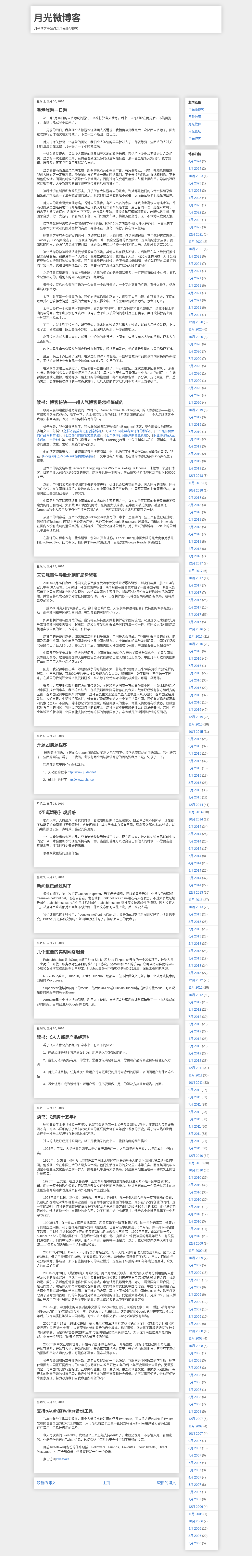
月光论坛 (194, 131)
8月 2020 (194, 351)
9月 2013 (194, 914)
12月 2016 (195, 629)
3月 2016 (194, 695)
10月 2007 (195, 1433)
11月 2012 (195, 987)
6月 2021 (194, 278)
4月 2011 (194, 1126)
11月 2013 (195, 899)
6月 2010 (194, 1199)
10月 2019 (195, 410)
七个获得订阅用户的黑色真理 (126, 435)
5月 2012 (194, 1031)
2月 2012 (194, 1053)
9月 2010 (194, 1177)
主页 (106, 1483)
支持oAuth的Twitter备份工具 (65, 1411)
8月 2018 (194, 505)
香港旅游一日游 (52, 110)
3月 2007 (194, 1484)
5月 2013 (194, 943)
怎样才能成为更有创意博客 (82, 431)
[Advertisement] (126, 62)
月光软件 (194, 124)
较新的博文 (46, 1483)
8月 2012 (194, 1009)
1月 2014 (194, 885)
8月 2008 (194, 1360)
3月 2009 (194, 1309)
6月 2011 (194, 1112)
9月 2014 (194, 826)
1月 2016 (194, 709)
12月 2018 (195, 475)
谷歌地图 (194, 117)
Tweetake (62, 1459)
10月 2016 (195, 644)
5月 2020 (194, 373)
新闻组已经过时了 (54, 886)
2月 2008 (194, 1404)
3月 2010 (194, 1221)
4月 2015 (194, 775)
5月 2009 (194, 1294)
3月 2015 (194, 782)
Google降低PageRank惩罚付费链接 (68, 456)
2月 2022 (194, 227)
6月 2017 (194, 607)
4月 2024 (194, 161)
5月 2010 (194, 1207)
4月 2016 (194, 688)
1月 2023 (194, 205)
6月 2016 (194, 673)
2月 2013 (194, 965)
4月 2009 (194, 1302)
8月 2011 (194, 1097)
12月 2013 (195, 892)
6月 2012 (194, 1024)
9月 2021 (194, 256)
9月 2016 (194, 651)
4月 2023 (194, 198)
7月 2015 (194, 753)
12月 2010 (195, 1155)
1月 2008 (194, 1411)
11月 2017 (195, 571)
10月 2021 (195, 249)
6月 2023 (194, 190)
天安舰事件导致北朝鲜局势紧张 (67, 575)
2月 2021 (194, 307)
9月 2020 (194, 344)
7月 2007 (194, 1455)
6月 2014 (194, 848)
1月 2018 (194, 556)
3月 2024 (194, 168)
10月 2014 (195, 819)
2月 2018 (194, 549)
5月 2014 (194, 856)
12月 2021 (195, 234)
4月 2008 (194, 1389)
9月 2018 (194, 497)
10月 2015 (195, 731)
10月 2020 (195, 337)
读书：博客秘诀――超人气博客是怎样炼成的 (80, 402)
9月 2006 (194, 1528)
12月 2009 (195, 1243)
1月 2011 (194, 1148)
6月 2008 (194, 1375)
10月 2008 (195, 1346)
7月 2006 (194, 1543)
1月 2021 (194, 315)
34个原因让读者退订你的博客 (128, 431)
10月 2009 (195, 1258)
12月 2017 (195, 563)
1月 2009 (194, 1324)
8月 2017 (194, 592)
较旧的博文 (166, 1483)
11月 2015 (195, 724)
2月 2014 (194, 878)
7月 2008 (194, 1367)
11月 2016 (195, 636)
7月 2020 (194, 358)
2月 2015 (194, 790)
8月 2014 (194, 834)
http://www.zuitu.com (82, 779)
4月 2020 (194, 380)
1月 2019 (194, 468)
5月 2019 (194, 439)
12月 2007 (195, 1419)
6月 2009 (194, 1287)
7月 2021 (194, 271)
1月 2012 (194, 1060)
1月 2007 (194, 1499)
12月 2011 (195, 1068)
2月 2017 (194, 614)
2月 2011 (194, 1141)
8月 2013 (194, 921)
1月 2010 (194, 1236)
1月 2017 (194, 622)
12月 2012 (195, 980)
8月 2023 (194, 183)
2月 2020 (194, 395)
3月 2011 (194, 1133)
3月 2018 (194, 541)
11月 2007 (195, 1426)
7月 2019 (194, 432)
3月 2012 (194, 1046)
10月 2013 (195, 907)
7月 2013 (194, 929)
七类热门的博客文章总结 (82, 435)
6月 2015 (194, 761)
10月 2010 (195, 1170)
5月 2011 (194, 1119)
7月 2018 (194, 512)
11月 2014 (195, 812)
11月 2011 (195, 1075)
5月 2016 (194, 680)
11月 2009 (195, 1250)
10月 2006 (195, 1521)
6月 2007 (194, 1463)
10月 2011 (195, 1082)
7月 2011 (194, 1104)
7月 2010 (194, 1192)
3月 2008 (194, 1397)
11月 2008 (195, 1338)
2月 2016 (194, 702)
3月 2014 (194, 870)
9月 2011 (194, 1090)
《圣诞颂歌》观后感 (56, 812)
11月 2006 (195, 1514)
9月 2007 (194, 1441)
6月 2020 (194, 366)
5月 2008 (194, 1382)
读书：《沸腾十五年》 (57, 1116)
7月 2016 (194, 666)
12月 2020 (195, 322)
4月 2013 (194, 951)
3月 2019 (194, 454)
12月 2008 (195, 1331)
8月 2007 (194, 1448)
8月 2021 (194, 263)
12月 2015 (195, 717)
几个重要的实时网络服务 (60, 951)
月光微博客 (57, 18)
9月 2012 (194, 1002)
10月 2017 (195, 578)
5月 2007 (194, 1470)
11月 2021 (195, 241)
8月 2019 (194, 424)
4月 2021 (194, 293)
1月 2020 (194, 402)
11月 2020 (195, 329)
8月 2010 (194, 1185)
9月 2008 (194, 1353)
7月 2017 (194, 600)
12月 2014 (195, 805)
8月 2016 (194, 658)
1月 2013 (194, 973)
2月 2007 (194, 1492)
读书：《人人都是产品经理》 (64, 1037)
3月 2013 (194, 958)
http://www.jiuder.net (82, 772)
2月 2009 (194, 1316)
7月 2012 (194, 1016)
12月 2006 (195, 1506)
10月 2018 (195, 490)
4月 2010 (194, 1214)
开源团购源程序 (52, 744)
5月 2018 (194, 527)
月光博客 (194, 138)
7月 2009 (194, 1280)
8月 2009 (194, 1272)
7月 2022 (194, 212)
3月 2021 (194, 300)
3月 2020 (194, 388)
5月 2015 (194, 768)
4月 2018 (194, 534)
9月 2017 (194, 585)
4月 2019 (194, 446)
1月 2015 (194, 797)
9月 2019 (194, 417)
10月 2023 (195, 176)
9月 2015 (194, 739)
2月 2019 (194, 461)
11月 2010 (195, 1163)
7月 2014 (194, 841)
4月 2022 (194, 220)
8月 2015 (194, 746)
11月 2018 (195, 483)
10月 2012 (195, 995)
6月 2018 (194, 519)
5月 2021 (194, 285)
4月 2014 (194, 863)
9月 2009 (194, 1265)
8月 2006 (194, 1536)
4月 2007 (194, 1477)
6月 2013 (194, 936)
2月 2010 (194, 1229)
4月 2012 (194, 1038)
